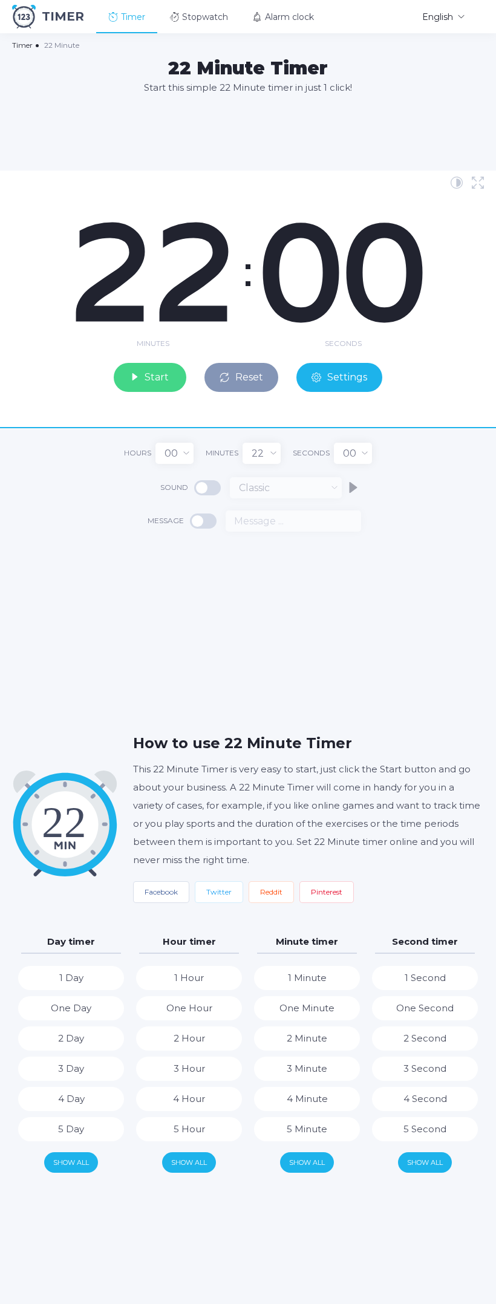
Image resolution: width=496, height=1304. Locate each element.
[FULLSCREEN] (478, 183)
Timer (133, 16)
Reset (249, 377)
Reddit (271, 891)
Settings (347, 377)
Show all (71, 1162)
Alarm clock (289, 16)
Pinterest (326, 891)
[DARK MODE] (457, 183)
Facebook (161, 891)
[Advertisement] (248, 131)
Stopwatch (205, 16)
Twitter (219, 891)
